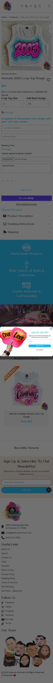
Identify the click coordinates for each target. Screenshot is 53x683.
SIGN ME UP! (40, 345)
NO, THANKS (39, 349)
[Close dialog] (51, 328)
